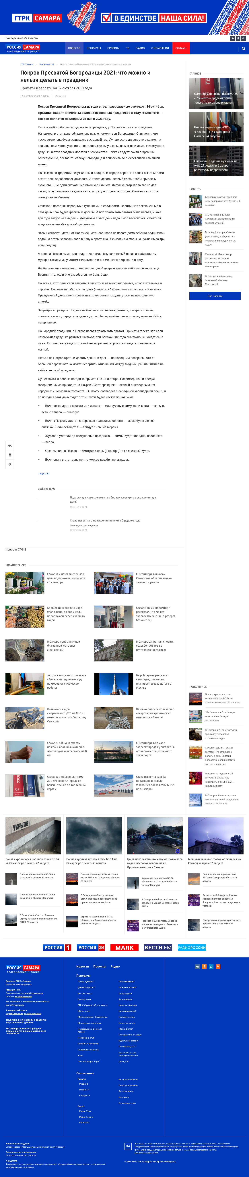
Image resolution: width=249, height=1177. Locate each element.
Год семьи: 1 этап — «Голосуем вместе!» (128, 1054)
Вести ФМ (84, 1123)
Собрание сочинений (88, 1050)
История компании (128, 1079)
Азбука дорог (125, 993)
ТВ (127, 48)
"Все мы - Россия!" (128, 987)
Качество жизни (127, 1023)
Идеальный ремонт (128, 1041)
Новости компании (128, 1085)
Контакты (124, 1097)
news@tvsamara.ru (34, 993)
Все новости (215, 295)
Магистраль (84, 1011)
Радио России (86, 1117)
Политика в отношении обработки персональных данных (26, 1021)
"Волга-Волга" (126, 1029)
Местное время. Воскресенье (92, 1017)
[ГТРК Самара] (22, 48)
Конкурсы (94, 48)
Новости (74, 48)
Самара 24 (84, 1096)
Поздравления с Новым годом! (90, 1030)
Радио (140, 48)
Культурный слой (127, 1011)
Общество (44, 474)
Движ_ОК (124, 1061)
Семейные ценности (88, 1044)
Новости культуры (128, 1005)
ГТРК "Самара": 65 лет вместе (93, 1005)
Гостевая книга (126, 1091)
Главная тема (84, 999)
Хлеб (80, 1055)
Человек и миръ (127, 1017)
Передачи (83, 975)
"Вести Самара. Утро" (89, 1061)
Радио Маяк (85, 1111)
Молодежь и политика (89, 1023)
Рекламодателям (127, 1103)
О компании (160, 48)
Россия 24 (84, 1090)
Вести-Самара (85, 993)
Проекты (113, 48)
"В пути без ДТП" (127, 1046)
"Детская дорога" (86, 987)
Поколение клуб (86, 1038)
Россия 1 (83, 1084)
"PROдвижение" (127, 981)
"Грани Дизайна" (86, 981)
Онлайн (180, 48)
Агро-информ (125, 999)
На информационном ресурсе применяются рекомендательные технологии (26, 1031)
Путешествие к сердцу (130, 1035)
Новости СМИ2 (15, 549)
